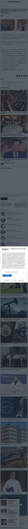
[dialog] (14, 264)
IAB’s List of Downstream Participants (15, 268)
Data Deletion (6, 280)
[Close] (25, 249)
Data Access (14, 280)
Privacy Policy (21, 280)
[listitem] (14, 272)
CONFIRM (7, 275)
